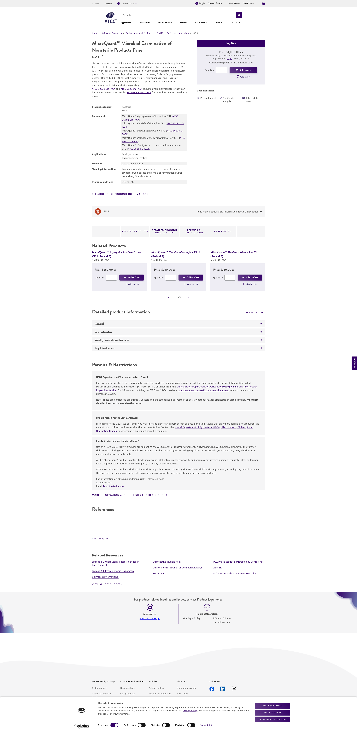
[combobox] (178, 15)
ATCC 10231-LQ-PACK (103, 88)
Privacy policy (156, 688)
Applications (126, 22)
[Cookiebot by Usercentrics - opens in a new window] (81, 726)
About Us (236, 22)
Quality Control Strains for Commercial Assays (177, 567)
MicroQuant (159, 573)
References (222, 231)
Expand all (257, 312)
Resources (220, 22)
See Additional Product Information (119, 194)
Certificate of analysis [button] (230, 100)
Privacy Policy (190, 710)
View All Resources (106, 584)
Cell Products (144, 22)
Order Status (234, 3)
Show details (206, 725)
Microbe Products (164, 22)
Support (108, 3)
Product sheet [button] (208, 98)
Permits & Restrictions (139, 92)
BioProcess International (105, 576)
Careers (95, 3)
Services (183, 22)
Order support (99, 688)
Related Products (135, 231)
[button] (239, 15)
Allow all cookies (272, 705)
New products (127, 688)
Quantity (209, 70)
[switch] (142, 725)
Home (95, 33)
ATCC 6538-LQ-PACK (131, 88)
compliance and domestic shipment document (203, 390)
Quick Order (248, 3)
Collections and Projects (139, 33)
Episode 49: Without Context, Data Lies (234, 573)
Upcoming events (186, 688)
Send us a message (150, 618)
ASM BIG (217, 567)
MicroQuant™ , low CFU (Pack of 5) (116, 254)
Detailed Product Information (164, 231)
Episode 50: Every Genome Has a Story (113, 570)
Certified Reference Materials (173, 33)
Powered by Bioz (101, 538)
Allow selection (272, 712)
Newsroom (182, 693)
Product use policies (160, 693)
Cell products (127, 693)
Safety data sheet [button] (252, 100)
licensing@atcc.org (113, 486)
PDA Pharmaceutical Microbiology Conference (238, 561)
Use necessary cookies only (272, 719)
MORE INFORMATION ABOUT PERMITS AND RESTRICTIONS (129, 495)
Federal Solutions (201, 22)
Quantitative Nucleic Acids (167, 561)
